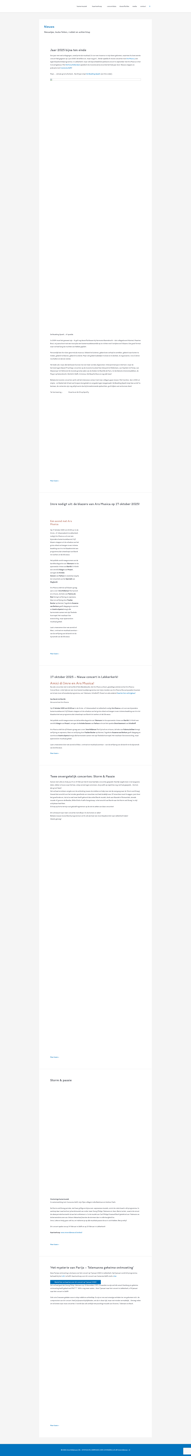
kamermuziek (82, 6)
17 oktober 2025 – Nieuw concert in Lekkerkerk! (84, 677)
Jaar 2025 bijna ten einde (68, 50)
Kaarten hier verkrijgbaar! (126, 693)
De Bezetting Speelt (93, 74)
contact (143, 6)
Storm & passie (61, 1080)
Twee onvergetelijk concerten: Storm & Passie (82, 776)
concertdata (111, 6)
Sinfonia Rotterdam (73, 65)
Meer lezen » (54, 480)
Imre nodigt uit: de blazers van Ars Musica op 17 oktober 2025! (94, 504)
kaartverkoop (97, 6)
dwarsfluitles (124, 6)
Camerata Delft (66, 68)
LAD (63, 1276)
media (134, 6)
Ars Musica (130, 59)
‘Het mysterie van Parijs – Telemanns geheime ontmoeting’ (92, 1267)
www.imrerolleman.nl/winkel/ (71, 1232)
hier (115, 1276)
